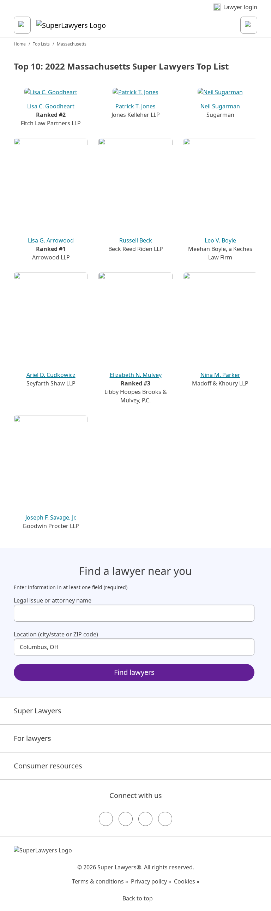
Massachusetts (71, 44)
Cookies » (186, 881)
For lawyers (32, 738)
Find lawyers (134, 672)
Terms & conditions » (100, 881)
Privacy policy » (151, 881)
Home (20, 44)
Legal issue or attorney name (52, 600)
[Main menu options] (22, 25)
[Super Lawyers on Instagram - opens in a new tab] (126, 819)
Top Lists (41, 44)
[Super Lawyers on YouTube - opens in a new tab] (145, 819)
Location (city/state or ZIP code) (56, 634)
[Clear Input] (246, 613)
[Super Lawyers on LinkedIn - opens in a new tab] (165, 819)
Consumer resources (48, 766)
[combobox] (134, 613)
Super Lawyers (37, 710)
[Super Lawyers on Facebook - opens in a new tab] (106, 819)
